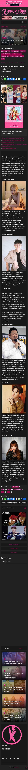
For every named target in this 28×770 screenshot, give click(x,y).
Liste (8, 62)
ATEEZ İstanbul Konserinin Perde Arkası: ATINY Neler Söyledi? (13, 717)
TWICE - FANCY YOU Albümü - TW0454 (14, 124)
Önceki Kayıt (14, 548)
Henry (12, 62)
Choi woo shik (3, 63)
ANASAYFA (3, 62)
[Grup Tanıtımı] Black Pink (9, 148)
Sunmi (21, 56)
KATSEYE (3, 56)
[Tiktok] (10, 758)
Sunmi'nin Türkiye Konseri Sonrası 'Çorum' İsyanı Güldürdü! (12, 703)
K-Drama (4, 37)
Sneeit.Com (16, 767)
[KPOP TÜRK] (14, 15)
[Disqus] (14, 583)
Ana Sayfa (14, 552)
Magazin (12, 56)
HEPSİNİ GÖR (23, 26)
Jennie (14, 53)
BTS (12, 51)
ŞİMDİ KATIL (15, 5)
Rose (16, 62)
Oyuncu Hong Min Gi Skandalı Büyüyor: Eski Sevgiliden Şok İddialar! (14, 690)
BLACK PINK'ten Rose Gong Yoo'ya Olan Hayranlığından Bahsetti (12, 141)
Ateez (2, 51)
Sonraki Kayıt (14, 544)
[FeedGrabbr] (19, 121)
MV (8, 56)
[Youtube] (3, 758)
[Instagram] (6, 758)
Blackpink (16, 51)
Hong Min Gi (8, 53)
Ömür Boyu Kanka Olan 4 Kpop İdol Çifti (13, 138)
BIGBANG (7, 51)
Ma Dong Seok (21, 62)
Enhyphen (22, 51)
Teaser (3, 58)
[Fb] (18, 758)
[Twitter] (14, 758)
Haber (2, 53)
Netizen (17, 56)
